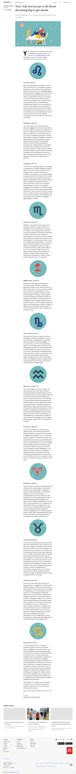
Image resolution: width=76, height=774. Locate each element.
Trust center (6, 751)
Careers (5, 746)
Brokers (18, 741)
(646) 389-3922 (8, 762)
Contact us (32, 741)
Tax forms (32, 746)
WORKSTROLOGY (37, 697)
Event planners (20, 746)
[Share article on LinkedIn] (8, 10)
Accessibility (61, 763)
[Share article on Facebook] (6, 10)
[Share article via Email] (10, 10)
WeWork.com (67, 2)
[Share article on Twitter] (4, 10)
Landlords (19, 743)
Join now (55, 2)
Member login (33, 743)
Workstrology (40, 55)
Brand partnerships (21, 748)
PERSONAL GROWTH (27, 697)
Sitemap (67, 763)
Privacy (37, 763)
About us (5, 743)
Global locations (7, 741)
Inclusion (5, 745)
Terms (41, 763)
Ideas (10, 2)
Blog (4, 749)
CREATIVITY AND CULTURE (8, 6)
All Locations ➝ (7, 758)
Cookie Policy (46, 763)
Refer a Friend (20, 745)
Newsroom (6, 748)
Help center (32, 745)
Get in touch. (17, 772)
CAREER (32, 697)
